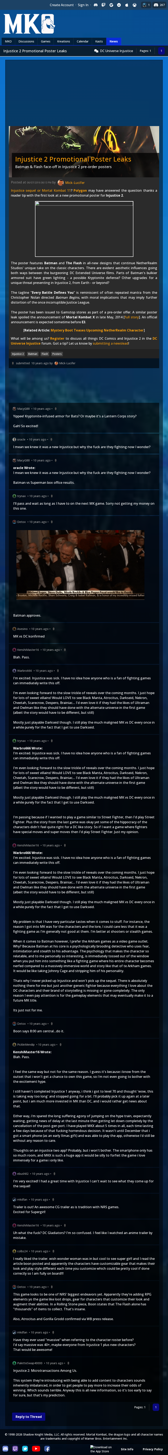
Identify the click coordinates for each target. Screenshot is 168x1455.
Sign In (83, 5)
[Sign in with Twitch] (103, 5)
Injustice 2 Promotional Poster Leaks (73, 159)
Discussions (26, 41)
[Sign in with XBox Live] (135, 5)
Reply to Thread (29, 1416)
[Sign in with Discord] (96, 5)
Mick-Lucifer (67, 363)
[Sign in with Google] (111, 5)
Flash (45, 354)
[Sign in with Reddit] (119, 5)
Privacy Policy (153, 1449)
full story (132, 317)
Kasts (99, 41)
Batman (32, 354)
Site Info (127, 1449)
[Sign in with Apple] (127, 5)
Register (57, 338)
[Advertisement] (84, 94)
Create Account (62, 5)
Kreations (63, 41)
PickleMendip (26, 1044)
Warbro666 (24, 671)
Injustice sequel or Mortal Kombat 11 (41, 190)
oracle (21, 439)
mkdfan (22, 1199)
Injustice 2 (18, 354)
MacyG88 (23, 409)
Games (45, 41)
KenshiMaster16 (28, 650)
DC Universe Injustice (116, 51)
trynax (21, 496)
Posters (57, 354)
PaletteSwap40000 (29, 1363)
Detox (21, 522)
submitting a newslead (110, 343)
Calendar (83, 41)
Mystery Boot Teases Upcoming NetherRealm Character (97, 330)
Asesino (22, 629)
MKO (8, 41)
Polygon (80, 190)
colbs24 (22, 1251)
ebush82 (22, 1174)
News (114, 41)
